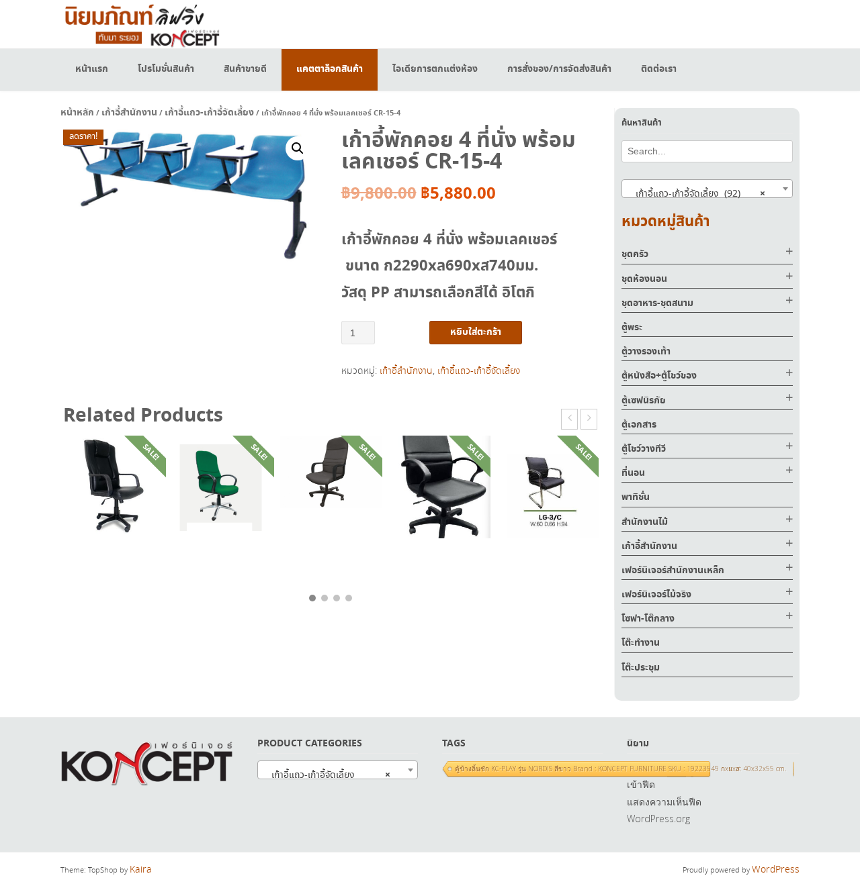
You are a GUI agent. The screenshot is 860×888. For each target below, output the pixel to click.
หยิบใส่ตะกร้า (475, 332)
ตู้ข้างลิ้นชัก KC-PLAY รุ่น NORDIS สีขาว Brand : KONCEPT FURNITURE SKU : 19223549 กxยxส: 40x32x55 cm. (620, 768)
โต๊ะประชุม (640, 667)
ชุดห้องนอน (644, 279)
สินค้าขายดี (245, 69)
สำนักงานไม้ (644, 522)
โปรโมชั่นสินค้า (166, 69)
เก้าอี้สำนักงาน (129, 112)
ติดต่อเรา (659, 69)
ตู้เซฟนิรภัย (643, 400)
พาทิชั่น (635, 497)
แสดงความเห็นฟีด (664, 801)
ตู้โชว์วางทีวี (643, 449)
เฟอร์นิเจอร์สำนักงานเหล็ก (672, 570)
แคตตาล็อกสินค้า (329, 69)
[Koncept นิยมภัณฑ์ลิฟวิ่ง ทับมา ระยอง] (141, 24)
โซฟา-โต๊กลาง (648, 618)
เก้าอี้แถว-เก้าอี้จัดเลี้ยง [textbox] (326, 775)
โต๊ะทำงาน (640, 643)
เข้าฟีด (641, 784)
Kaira (141, 870)
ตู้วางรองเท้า (646, 351)
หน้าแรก (91, 69)
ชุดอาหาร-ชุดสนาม (657, 303)
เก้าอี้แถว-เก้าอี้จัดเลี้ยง (209, 112)
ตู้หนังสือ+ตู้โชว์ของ (659, 375)
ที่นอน (633, 473)
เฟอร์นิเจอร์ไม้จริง (656, 594)
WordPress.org (658, 818)
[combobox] (707, 188)
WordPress (776, 870)
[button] (298, 148)
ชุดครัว (634, 254)
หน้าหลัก (77, 112)
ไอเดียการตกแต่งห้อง (435, 69)
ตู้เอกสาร (638, 424)
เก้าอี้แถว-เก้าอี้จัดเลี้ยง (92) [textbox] (696, 194)
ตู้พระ (631, 327)
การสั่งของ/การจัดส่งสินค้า (559, 69)
